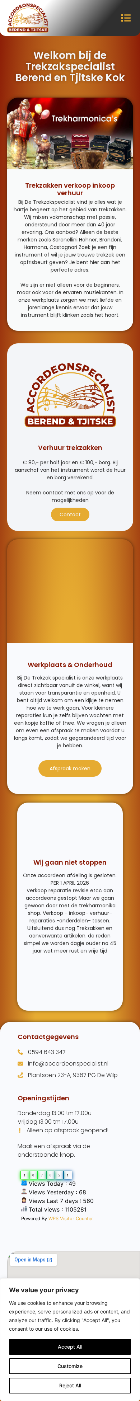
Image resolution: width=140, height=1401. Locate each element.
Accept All (70, 1347)
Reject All (70, 1385)
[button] (126, 18)
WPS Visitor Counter (70, 1218)
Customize (70, 1366)
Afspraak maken (70, 768)
